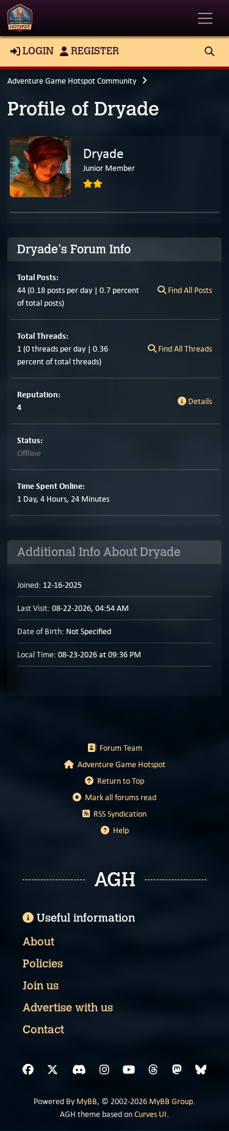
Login (37, 51)
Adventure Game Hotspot (119, 764)
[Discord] (79, 1070)
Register (93, 51)
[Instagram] (104, 1070)
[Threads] (153, 1070)
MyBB (86, 1101)
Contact (43, 1029)
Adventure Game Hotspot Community (71, 81)
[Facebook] (28, 1070)
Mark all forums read (118, 797)
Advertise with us (68, 1007)
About (38, 942)
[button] (209, 51)
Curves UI (150, 1114)
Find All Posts (189, 290)
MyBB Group (171, 1101)
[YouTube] (129, 1070)
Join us (41, 985)
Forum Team (119, 748)
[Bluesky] (200, 1070)
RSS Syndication (118, 814)
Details (199, 401)
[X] (52, 1070)
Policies (43, 963)
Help (119, 830)
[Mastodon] (177, 1070)
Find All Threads (184, 349)
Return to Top (118, 781)
